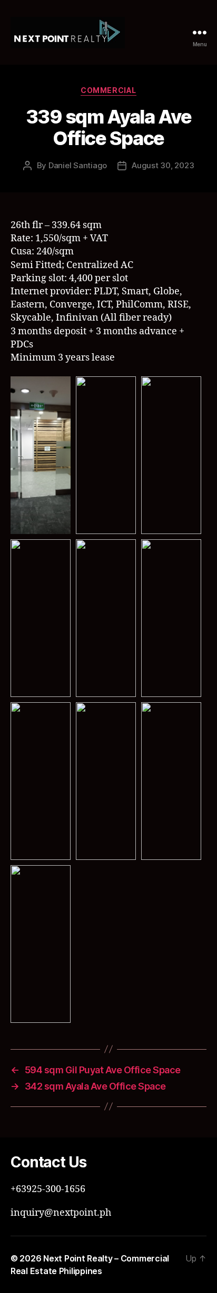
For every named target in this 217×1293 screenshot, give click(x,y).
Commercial (108, 90)
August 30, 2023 (163, 165)
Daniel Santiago (77, 165)
